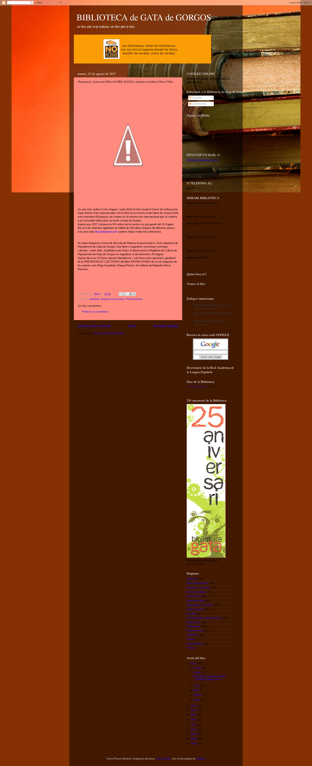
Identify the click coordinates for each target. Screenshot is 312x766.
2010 (194, 734)
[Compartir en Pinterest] (134, 294)
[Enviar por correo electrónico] (120, 294)
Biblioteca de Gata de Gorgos (197, 386)
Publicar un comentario (95, 311)
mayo (197, 685)
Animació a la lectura (113, 299)
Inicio (132, 326)
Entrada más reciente (94, 326)
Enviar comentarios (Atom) (109, 333)
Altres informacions (198, 583)
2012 (194, 724)
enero (197, 699)
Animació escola (196, 592)
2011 (194, 729)
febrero (198, 695)
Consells (191, 613)
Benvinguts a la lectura (200, 605)
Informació (193, 635)
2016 (194, 705)
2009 (194, 739)
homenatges (194, 626)
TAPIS (190, 648)
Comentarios (198, 103)
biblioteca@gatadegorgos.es (203, 160)
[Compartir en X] (127, 294)
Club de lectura (195, 609)
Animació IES (194, 596)
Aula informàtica (196, 600)
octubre (198, 667)
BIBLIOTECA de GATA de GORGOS (144, 17)
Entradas (196, 97)
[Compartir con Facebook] (131, 294)
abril (196, 690)
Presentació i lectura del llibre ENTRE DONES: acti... (209, 678)
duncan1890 (163, 758)
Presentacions (134, 299)
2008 (194, 743)
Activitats (95, 299)
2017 (194, 663)
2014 (194, 715)
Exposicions (193, 622)
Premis (191, 639)
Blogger (200, 758)
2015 (194, 710)
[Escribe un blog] (124, 294)
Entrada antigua (166, 326)
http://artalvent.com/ (106, 231)
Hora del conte (195, 630)
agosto (198, 672)
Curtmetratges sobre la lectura (204, 618)
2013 (194, 719)
